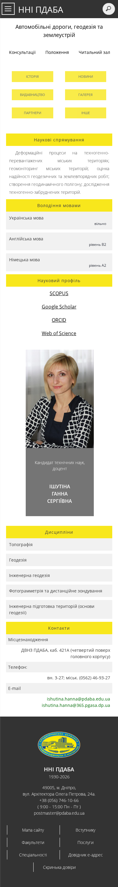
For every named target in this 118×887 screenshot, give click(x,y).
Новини (85, 76)
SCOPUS (59, 293)
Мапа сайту (33, 830)
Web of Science (59, 333)
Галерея (85, 94)
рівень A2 (97, 265)
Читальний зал (94, 52)
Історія (32, 76)
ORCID (59, 320)
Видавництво (32, 94)
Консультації (22, 52)
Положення (57, 52)
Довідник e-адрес (85, 855)
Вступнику (85, 830)
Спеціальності (33, 855)
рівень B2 (97, 244)
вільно (100, 223)
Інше (85, 112)
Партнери (32, 112)
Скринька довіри (59, 867)
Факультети (33, 842)
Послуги (85, 842)
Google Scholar (59, 306)
